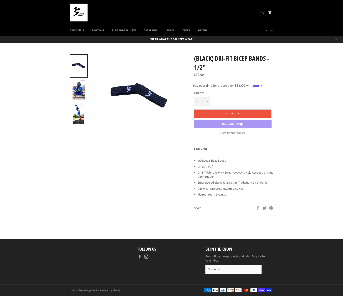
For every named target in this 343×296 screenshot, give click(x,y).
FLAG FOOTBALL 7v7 (124, 30)
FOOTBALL (98, 30)
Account (269, 30)
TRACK (171, 30)
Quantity (199, 93)
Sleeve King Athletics (88, 290)
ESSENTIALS (77, 30)
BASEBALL (204, 30)
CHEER (186, 30)
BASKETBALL (151, 30)
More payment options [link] (232, 133)
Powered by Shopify (110, 290)
